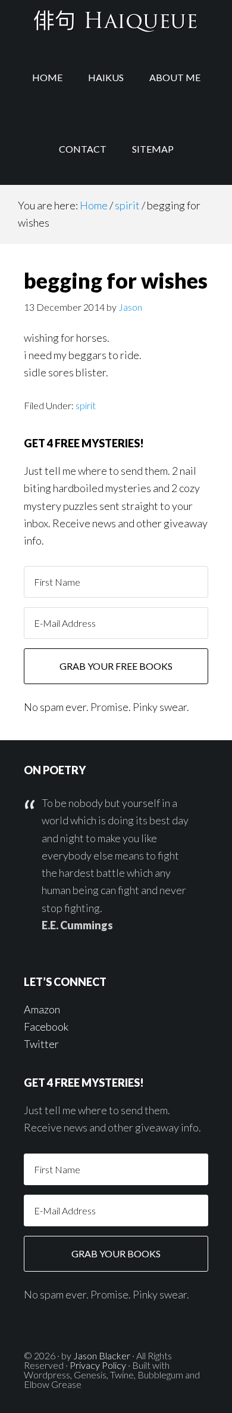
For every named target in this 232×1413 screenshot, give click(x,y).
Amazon (42, 1009)
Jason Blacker (101, 1355)
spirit (86, 405)
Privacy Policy (98, 1365)
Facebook (46, 1026)
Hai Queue (116, 21)
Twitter (41, 1043)
